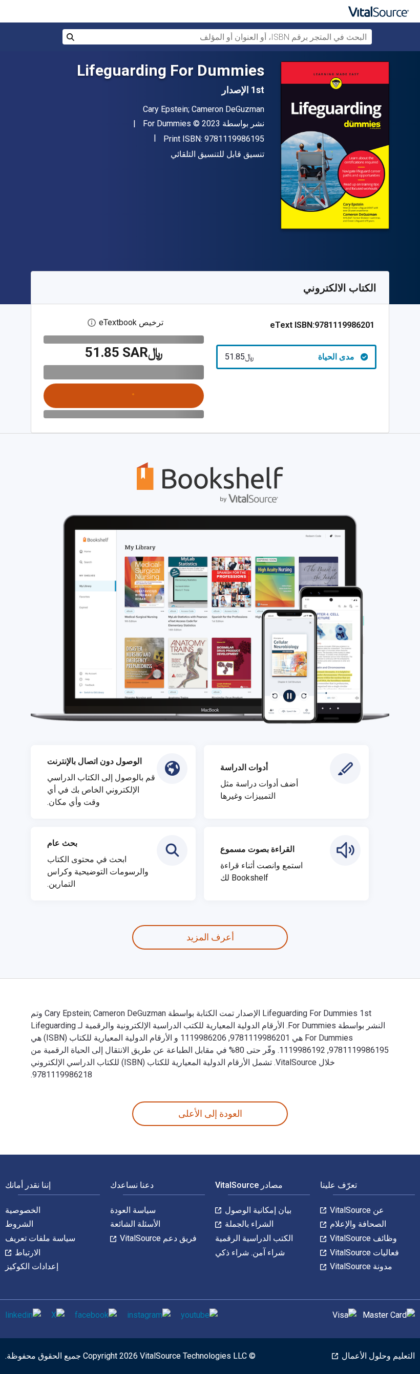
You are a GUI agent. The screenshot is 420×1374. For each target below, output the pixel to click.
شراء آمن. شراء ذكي (250, 1252)
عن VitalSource (356, 1210)
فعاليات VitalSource (363, 1252)
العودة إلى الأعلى (210, 1113)
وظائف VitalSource (362, 1238)
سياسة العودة (133, 1210)
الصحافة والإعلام (357, 1224)
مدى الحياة (289, 357)
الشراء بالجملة (248, 1224)
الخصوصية (22, 1210)
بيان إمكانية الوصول (257, 1210)
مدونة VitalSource (360, 1266)
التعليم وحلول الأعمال (377, 1356)
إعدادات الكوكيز (31, 1266)
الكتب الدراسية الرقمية (254, 1238)
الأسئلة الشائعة (135, 1224)
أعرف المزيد (210, 937)
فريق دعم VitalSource (157, 1238)
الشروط (19, 1224)
